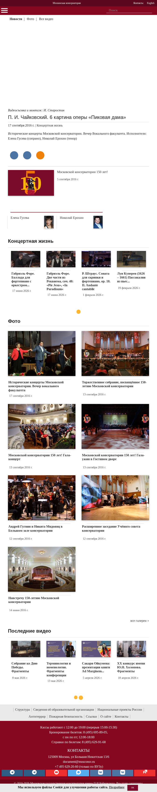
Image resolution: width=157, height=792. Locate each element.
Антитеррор (37, 716)
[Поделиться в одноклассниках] (40, 155)
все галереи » (139, 620)
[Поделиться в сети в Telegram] (27, 155)
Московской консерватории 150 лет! (82, 172)
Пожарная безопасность (65, 716)
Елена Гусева (20, 217)
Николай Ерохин (72, 217)
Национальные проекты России (120, 709)
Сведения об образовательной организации (63, 709)
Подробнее (116, 787)
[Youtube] (56, 773)
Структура (22, 709)
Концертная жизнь (50, 125)
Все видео (46, 19)
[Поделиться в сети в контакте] (14, 155)
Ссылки (91, 716)
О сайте (105, 716)
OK (132, 787)
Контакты (121, 716)
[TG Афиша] (34, 773)
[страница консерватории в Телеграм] (12, 773)
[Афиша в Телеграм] (144, 773)
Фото (30, 19)
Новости (16, 19)
